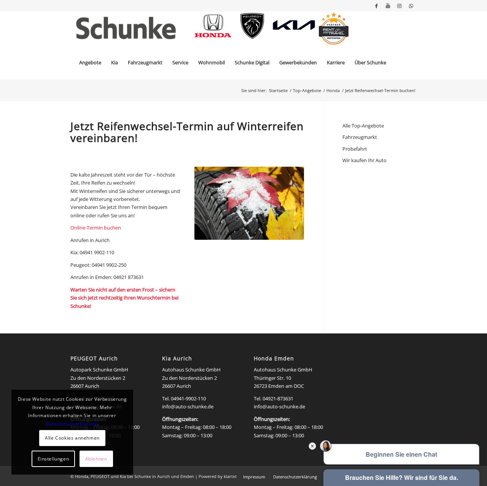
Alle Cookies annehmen (72, 438)
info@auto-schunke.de (187, 406)
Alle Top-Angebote (363, 125)
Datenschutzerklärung (71, 424)
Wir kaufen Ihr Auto (364, 160)
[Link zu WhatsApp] (411, 5)
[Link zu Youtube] (387, 5)
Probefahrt (354, 148)
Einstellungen (53, 459)
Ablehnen (96, 459)
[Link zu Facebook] (376, 5)
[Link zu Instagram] (399, 5)
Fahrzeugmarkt (359, 137)
